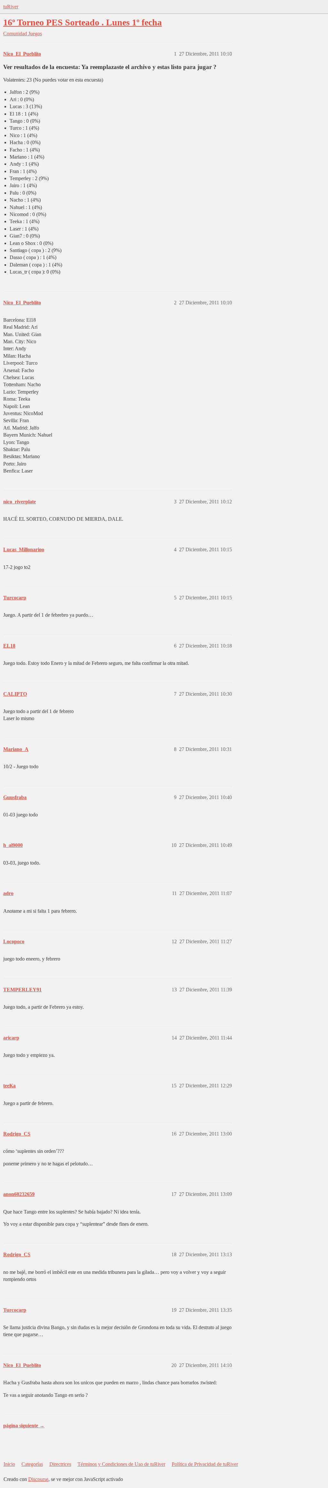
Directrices (60, 1464)
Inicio (9, 1464)
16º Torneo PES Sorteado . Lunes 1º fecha (82, 22)
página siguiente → (24, 1425)
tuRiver (10, 6)
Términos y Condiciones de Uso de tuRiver (121, 1464)
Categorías (32, 1464)
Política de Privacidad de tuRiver (205, 1464)
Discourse (38, 1479)
